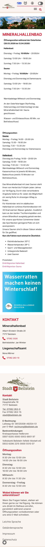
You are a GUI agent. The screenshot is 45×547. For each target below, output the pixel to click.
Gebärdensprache (12, 527)
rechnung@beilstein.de (26, 426)
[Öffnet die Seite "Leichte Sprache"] (25, 3)
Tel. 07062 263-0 (11, 409)
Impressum (8, 533)
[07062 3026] (3, 338)
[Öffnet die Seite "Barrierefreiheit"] (32, 3)
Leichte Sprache (11, 521)
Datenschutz (9, 539)
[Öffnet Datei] (22, 292)
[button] (35, 8)
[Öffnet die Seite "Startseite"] (8, 6)
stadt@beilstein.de (12, 415)
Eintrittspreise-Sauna (11, 266)
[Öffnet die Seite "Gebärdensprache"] (19, 3)
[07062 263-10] (3, 357)
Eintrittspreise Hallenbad (13, 263)
